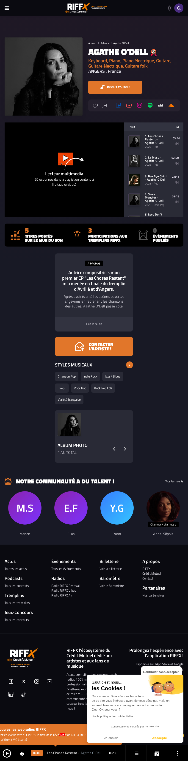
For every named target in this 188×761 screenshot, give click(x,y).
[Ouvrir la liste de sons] (136, 753)
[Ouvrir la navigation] (6, 8)
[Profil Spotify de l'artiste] (150, 105)
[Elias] (71, 508)
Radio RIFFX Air (61, 595)
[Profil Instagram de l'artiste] (139, 105)
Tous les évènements (66, 568)
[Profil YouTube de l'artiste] (129, 105)
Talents (105, 43)
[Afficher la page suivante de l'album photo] (124, 449)
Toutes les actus (16, 568)
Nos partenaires (153, 595)
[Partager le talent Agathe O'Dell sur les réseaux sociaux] (105, 105)
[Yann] (117, 508)
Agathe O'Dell (121, 43)
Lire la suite (94, 324)
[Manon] (25, 508)
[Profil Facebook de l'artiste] (118, 105)
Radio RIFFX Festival (65, 585)
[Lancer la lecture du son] (7, 753)
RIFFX (146, 568)
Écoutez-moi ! (118, 87)
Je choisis (111, 738)
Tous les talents (174, 481)
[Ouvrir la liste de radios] (157, 753)
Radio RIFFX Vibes (63, 590)
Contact (147, 578)
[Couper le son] (22, 753)
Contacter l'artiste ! (101, 346)
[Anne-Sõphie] (163, 508)
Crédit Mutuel (151, 573)
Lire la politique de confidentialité (112, 716)
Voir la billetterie (111, 568)
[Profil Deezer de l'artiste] (160, 105)
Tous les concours (17, 619)
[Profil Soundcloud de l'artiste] (171, 105)
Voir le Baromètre (112, 585)
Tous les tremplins (17, 602)
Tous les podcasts (17, 585)
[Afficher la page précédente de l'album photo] (113, 449)
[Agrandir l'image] (69, 424)
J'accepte (159, 738)
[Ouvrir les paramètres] (177, 753)
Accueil (92, 43)
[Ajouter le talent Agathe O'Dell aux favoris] (95, 105)
